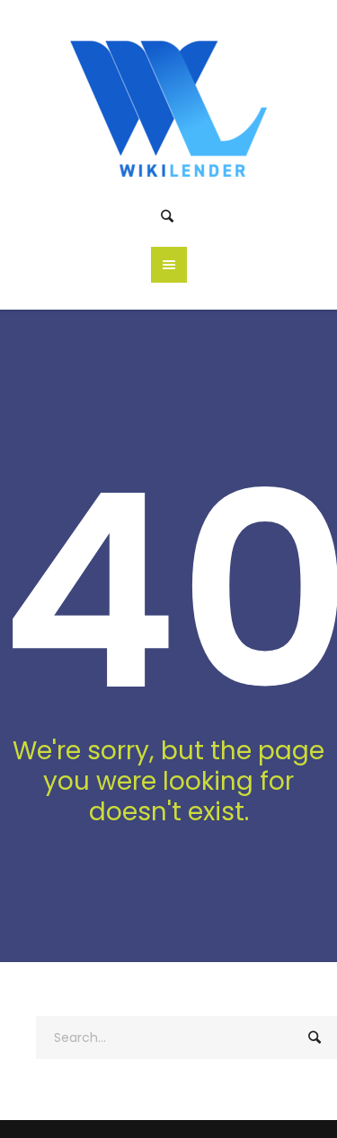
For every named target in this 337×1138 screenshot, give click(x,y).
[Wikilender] (168, 105)
